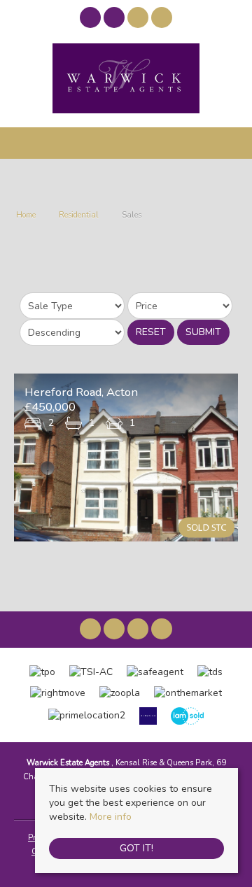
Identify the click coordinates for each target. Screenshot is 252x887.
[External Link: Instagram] (115, 20)
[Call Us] (162, 17)
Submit (203, 332)
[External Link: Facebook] (92, 20)
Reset (151, 332)
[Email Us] (138, 17)
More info (111, 816)
